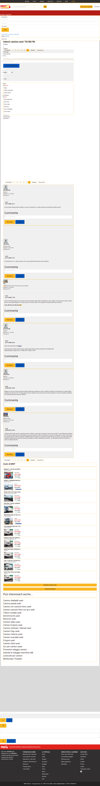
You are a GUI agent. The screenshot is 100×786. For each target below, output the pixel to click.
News (66, 1)
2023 (17, 533)
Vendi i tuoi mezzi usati (67, 754)
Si (2, 720)
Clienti (82, 759)
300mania (6, 416)
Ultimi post (25, 764)
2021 (17, 556)
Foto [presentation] (4, 55)
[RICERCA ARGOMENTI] (45, 6)
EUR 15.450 (17, 485)
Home (27, 1)
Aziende (44, 776)
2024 (17, 579)
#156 (6, 428)
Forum (73, 1)
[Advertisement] (38, 232)
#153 (6, 296)
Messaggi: (5, 195)
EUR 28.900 (17, 531)
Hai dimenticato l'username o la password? (10, 34)
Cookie (82, 766)
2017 (17, 567)
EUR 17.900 (17, 554)
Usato (34, 1)
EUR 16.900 (17, 543)
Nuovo (43, 771)
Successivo (40, 50)
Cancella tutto (6, 117)
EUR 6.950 (17, 508)
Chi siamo (96, 6)
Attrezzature (45, 774)
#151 (6, 202)
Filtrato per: (6, 115)
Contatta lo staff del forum (29, 761)
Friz (4, 283)
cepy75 (16, 350)
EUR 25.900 (17, 566)
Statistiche (83, 756)
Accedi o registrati (5, 14)
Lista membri (26, 769)
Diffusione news (65, 759)
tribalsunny (6, 374)
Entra (5, 29)
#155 (6, 386)
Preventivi (50, 1)
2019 (17, 476)
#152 (6, 256)
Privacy (82, 764)
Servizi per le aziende (86, 6)
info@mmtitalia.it (61, 783)
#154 (6, 341)
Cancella (20, 222)
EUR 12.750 (17, 520)
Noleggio (59, 1)
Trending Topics (27, 766)
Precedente (7, 50)
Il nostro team (84, 754)
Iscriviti (7, 36)
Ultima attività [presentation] (6, 54)
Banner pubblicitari (66, 761)
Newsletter (64, 764)
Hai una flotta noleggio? (67, 756)
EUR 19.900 (17, 474)
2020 (17, 544)
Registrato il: (6, 193)
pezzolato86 (6, 190)
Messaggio (10, 222)
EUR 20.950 (17, 497)
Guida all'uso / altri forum (29, 759)
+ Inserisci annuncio (50, 589)
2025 (17, 499)
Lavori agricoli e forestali (29, 756)
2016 (17, 510)
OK (3, 725)
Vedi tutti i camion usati (50, 585)
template (32, 50)
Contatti (82, 761)
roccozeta (6, 244)
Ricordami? (4, 26)
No (9, 720)
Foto (43, 779)
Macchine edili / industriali (29, 754)
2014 (17, 487)
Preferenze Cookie (85, 769)
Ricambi (42, 1)
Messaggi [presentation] (6, 52)
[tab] (38, 54)
